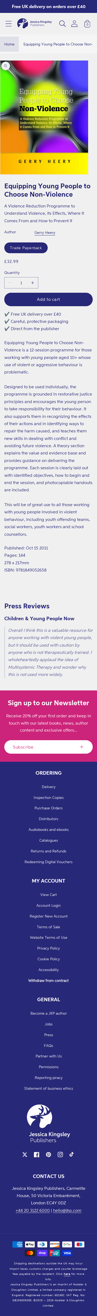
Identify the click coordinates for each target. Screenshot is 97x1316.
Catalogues (48, 840)
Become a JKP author (48, 1013)
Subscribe (23, 747)
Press (48, 1034)
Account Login (48, 905)
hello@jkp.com (67, 1210)
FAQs (48, 1045)
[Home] (34, 23)
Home (9, 44)
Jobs (49, 1024)
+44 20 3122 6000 (33, 1210)
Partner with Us (49, 1056)
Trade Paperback (26, 247)
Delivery (49, 786)
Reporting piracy (49, 1077)
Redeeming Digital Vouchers (48, 861)
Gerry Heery (44, 232)
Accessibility (49, 969)
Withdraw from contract (48, 980)
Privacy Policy (48, 948)
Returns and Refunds (48, 851)
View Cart (48, 894)
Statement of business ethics (48, 1088)
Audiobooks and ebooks (49, 829)
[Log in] (74, 23)
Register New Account (49, 916)
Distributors (48, 818)
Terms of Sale (48, 927)
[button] (8, 23)
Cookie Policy (48, 959)
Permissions (48, 1066)
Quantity (12, 272)
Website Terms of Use (48, 937)
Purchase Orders (48, 808)
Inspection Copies (49, 797)
